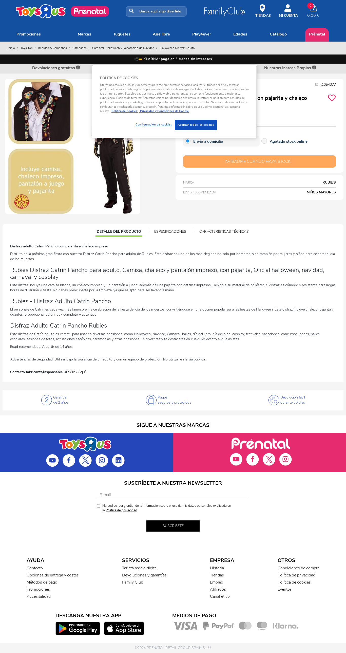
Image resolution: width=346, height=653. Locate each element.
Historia (217, 568)
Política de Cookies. (124, 111)
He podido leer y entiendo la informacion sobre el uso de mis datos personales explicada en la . (166, 508)
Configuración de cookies (154, 124)
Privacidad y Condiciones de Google (164, 111)
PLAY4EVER (201, 34)
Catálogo (278, 34)
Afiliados (218, 589)
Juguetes (122, 34)
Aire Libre (161, 34)
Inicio (11, 48)
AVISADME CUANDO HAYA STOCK (258, 161)
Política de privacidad (121, 510)
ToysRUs (27, 48)
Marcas (84, 34)
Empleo (216, 582)
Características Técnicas (224, 231)
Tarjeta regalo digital (140, 568)
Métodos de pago (42, 582)
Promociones (28, 34)
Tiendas (217, 575)
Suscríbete (173, 525)
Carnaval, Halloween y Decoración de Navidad (123, 48)
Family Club (132, 582)
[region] (174, 101)
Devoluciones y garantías (144, 575)
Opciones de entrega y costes (53, 575)
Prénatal (317, 34)
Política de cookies (294, 582)
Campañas (79, 48)
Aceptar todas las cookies (196, 125)
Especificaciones (170, 231)
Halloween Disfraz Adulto (177, 48)
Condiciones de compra (298, 568)
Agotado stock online (288, 141)
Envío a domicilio (208, 141)
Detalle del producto (119, 232)
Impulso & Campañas (52, 48)
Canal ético (220, 596)
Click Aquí (78, 372)
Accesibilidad (39, 596)
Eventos (285, 589)
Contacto (35, 568)
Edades (240, 34)
